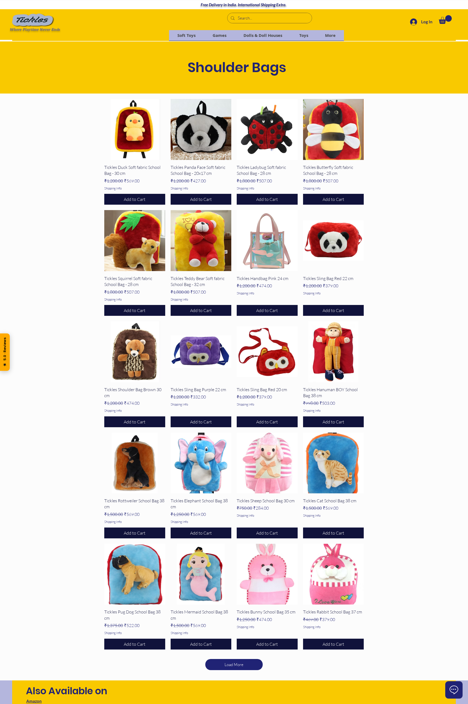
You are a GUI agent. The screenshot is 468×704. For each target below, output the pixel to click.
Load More (234, 664)
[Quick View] (134, 129)
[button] (445, 19)
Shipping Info (113, 188)
